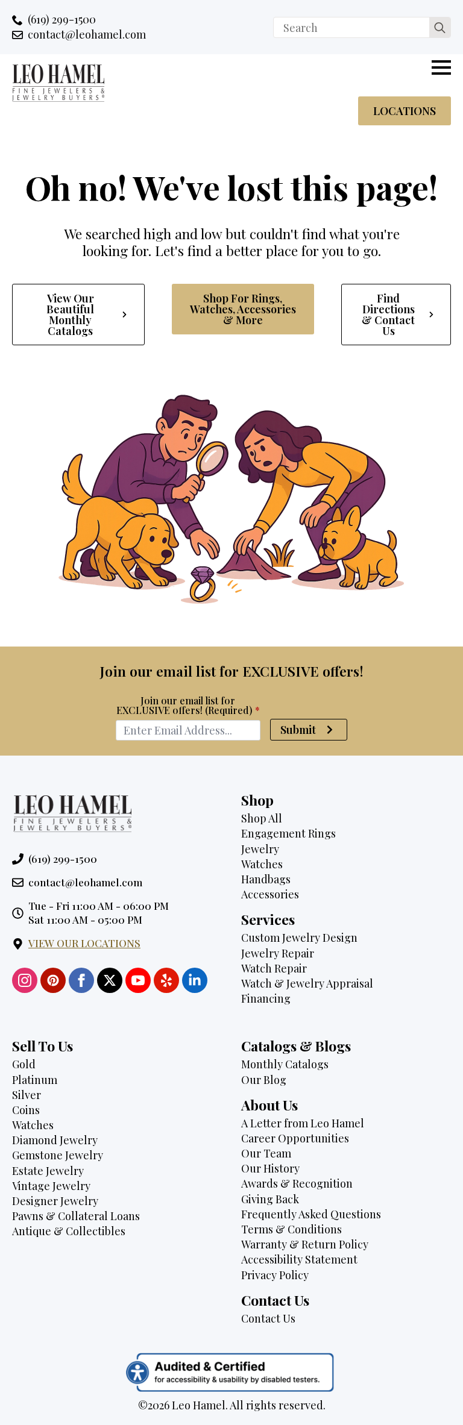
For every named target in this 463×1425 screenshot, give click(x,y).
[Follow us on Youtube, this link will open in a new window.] (138, 980)
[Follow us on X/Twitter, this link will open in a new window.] (109, 980)
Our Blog (263, 1080)
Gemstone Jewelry (57, 1155)
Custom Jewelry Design (299, 937)
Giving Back (270, 1199)
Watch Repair (274, 968)
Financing (266, 998)
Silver (26, 1095)
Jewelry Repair (277, 953)
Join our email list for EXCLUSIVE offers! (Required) (188, 705)
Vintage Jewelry (51, 1186)
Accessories (270, 894)
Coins (26, 1110)
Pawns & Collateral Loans (76, 1216)
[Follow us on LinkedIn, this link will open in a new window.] (194, 980)
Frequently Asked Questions (311, 1214)
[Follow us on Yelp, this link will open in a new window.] (166, 980)
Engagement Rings (288, 833)
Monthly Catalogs (285, 1064)
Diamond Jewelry (55, 1140)
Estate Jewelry (48, 1170)
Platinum (34, 1080)
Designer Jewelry (55, 1201)
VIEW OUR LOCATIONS (84, 943)
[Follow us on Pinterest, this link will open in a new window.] (53, 980)
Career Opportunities (295, 1138)
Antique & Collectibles (68, 1231)
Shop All (261, 818)
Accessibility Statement (299, 1259)
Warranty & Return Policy (304, 1244)
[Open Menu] (441, 67)
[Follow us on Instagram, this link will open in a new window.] (24, 980)
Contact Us (268, 1318)
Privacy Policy (275, 1275)
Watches (262, 864)
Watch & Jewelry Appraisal (307, 983)
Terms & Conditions (291, 1229)
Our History (270, 1168)
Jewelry (260, 849)
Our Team (266, 1153)
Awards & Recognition (297, 1183)
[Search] (439, 28)
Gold (24, 1064)
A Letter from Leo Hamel (302, 1123)
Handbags (266, 879)
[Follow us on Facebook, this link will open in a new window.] (81, 980)
